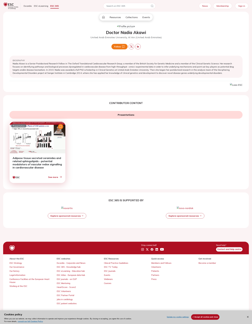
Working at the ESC (18, 286)
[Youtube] (162, 249)
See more (53, 177)
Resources (115, 17)
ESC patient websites (67, 303)
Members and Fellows (161, 263)
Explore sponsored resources (66, 216)
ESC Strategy (15, 263)
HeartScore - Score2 (66, 287)
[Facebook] (152, 249)
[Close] (248, 317)
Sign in (241, 6)
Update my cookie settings (178, 317)
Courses (107, 283)
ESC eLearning (41, 6)
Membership (222, 6)
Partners (155, 275)
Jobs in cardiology (65, 299)
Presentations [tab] (126, 114)
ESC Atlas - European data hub (71, 275)
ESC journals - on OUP (67, 279)
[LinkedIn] (156, 249)
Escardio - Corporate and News (71, 263)
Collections (132, 17)
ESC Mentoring (63, 283)
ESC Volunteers (64, 291)
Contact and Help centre (229, 249)
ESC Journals (110, 271)
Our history (14, 271)
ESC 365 (54, 6)
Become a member (207, 263)
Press (154, 279)
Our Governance (16, 267)
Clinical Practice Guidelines (116, 263)
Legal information (17, 275)
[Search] (152, 6)
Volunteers (156, 267)
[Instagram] (142, 249)
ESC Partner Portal (65, 295)
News (205, 6)
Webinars (108, 279)
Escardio (28, 6)
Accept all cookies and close (206, 317)
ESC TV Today (111, 267)
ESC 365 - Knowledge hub (69, 267)
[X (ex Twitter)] (147, 249)
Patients (155, 271)
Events (146, 17)
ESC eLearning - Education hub (71, 271)
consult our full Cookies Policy (30, 321)
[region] (126, 317)
